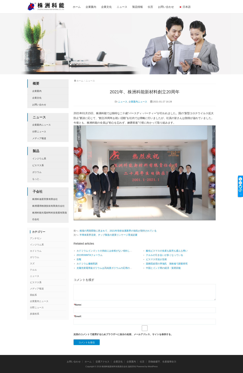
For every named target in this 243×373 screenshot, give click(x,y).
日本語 (186, 6)
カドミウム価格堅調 (87, 263)
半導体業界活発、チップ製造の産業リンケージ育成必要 (108, 234)
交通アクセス (102, 361)
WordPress (153, 366)
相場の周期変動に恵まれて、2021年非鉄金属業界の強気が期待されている (118, 230)
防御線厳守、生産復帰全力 (162, 361)
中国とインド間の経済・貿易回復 (163, 268)
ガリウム (36, 172)
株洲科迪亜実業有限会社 (45, 199)
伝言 (150, 6)
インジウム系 (39, 158)
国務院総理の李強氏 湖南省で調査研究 (167, 263)
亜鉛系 (33, 295)
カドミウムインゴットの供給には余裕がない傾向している (104, 250)
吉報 (79, 259)
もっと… (36, 179)
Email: (78, 316)
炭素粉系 (34, 313)
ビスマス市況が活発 (156, 259)
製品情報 (137, 6)
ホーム (77, 6)
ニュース (122, 6)
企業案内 (91, 6)
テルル (33, 269)
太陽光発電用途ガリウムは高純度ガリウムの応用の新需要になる (104, 268)
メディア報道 (39, 138)
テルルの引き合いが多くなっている (164, 255)
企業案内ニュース (138, 101)
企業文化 (106, 6)
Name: (78, 304)
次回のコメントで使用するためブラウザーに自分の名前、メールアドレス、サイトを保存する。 (123, 334)
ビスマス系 (38, 165)
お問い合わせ (166, 6)
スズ (32, 263)
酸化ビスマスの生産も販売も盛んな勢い (167, 250)
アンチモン (35, 238)
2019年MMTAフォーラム (89, 255)
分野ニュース (39, 131)
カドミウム (35, 251)
